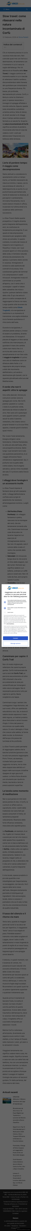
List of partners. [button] (10, 623)
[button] (15, 612)
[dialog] (15, 615)
